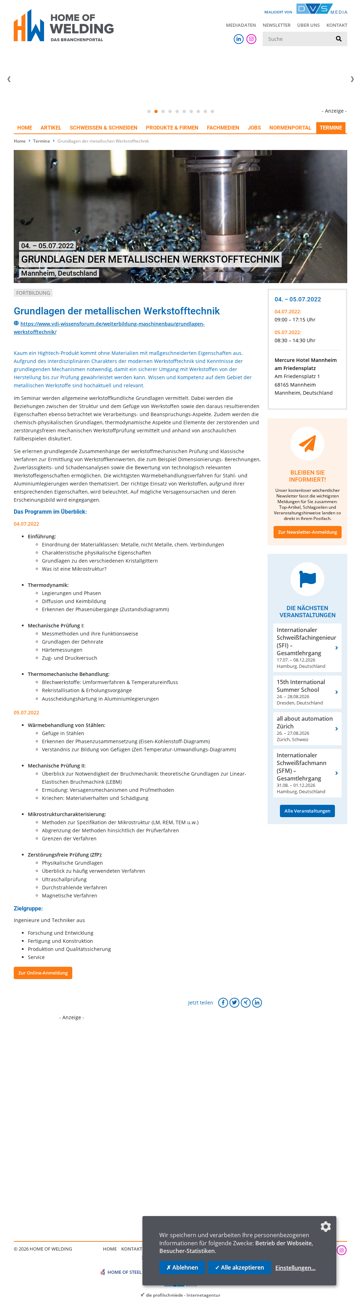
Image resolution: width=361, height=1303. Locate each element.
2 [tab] (155, 111)
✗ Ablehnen (182, 1267)
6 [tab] (184, 111)
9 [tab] (205, 111)
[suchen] (338, 39)
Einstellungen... (295, 1268)
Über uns (308, 25)
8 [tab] (198, 111)
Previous (8, 79)
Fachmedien (223, 128)
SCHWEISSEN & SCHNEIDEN (103, 128)
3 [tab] (162, 111)
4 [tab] (169, 111)
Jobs (254, 128)
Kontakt (336, 25)
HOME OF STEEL (125, 1272)
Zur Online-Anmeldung (43, 973)
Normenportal (290, 128)
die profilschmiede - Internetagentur (183, 1295)
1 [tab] (148, 111)
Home (24, 128)
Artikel (51, 128)
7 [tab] (191, 111)
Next (352, 79)
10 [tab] (212, 111)
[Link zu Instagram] (251, 39)
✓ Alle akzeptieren (239, 1267)
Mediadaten (241, 25)
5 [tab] (176, 111)
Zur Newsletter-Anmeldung (307, 532)
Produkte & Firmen (172, 128)
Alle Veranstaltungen (307, 811)
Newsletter (276, 25)
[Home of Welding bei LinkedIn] (239, 39)
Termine (331, 128)
